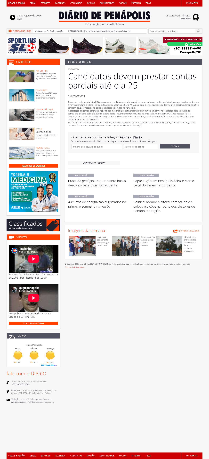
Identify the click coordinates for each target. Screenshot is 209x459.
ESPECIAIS (136, 3)
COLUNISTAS (76, 3)
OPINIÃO (91, 3)
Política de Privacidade (75, 267)
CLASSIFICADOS (107, 3)
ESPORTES (45, 3)
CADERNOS (60, 3)
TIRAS (148, 3)
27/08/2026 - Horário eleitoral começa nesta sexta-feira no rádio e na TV (94, 31)
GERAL (33, 3)
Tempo (28, 345)
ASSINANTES (192, 3)
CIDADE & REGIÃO (16, 3)
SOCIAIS (123, 3)
